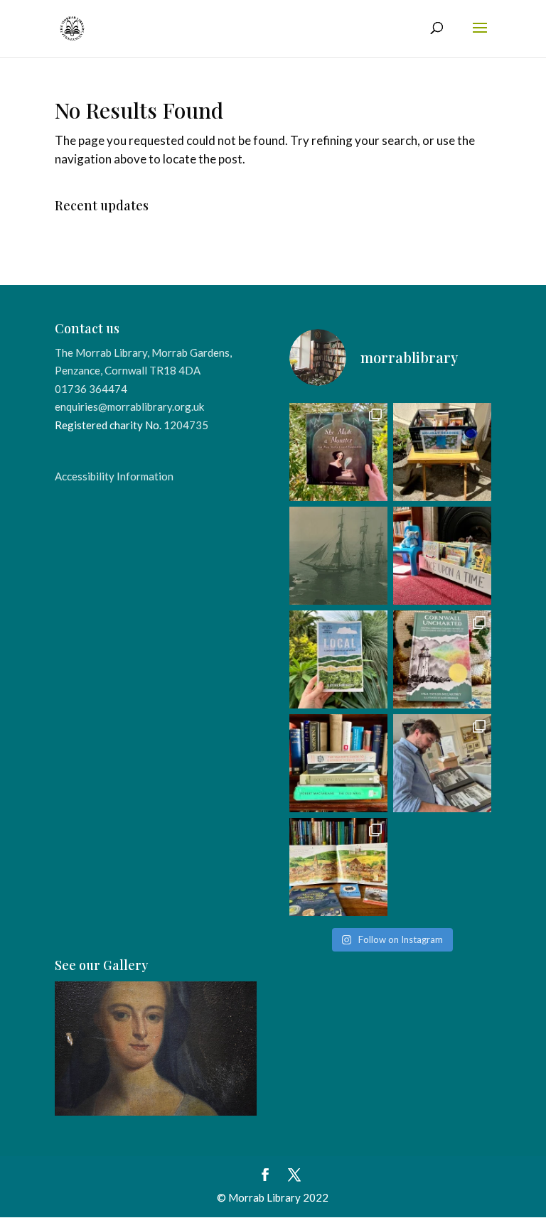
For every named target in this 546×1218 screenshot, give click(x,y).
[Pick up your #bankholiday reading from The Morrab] (442, 452)
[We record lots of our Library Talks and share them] (442, 659)
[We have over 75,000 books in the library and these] (338, 763)
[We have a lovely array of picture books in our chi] (442, 556)
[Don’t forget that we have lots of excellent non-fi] (338, 867)
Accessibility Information (114, 476)
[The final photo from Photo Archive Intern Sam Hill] (338, 556)
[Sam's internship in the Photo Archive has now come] (442, 763)
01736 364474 (91, 388)
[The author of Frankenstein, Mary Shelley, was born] (338, 452)
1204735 (186, 425)
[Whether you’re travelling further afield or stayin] (338, 659)
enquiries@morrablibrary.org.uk (129, 406)
